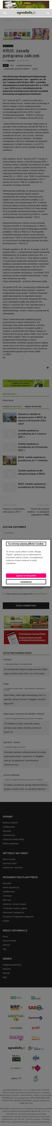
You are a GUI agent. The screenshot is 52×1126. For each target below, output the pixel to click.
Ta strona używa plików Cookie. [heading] (26, 543)
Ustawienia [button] (26, 581)
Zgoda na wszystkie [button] (26, 575)
